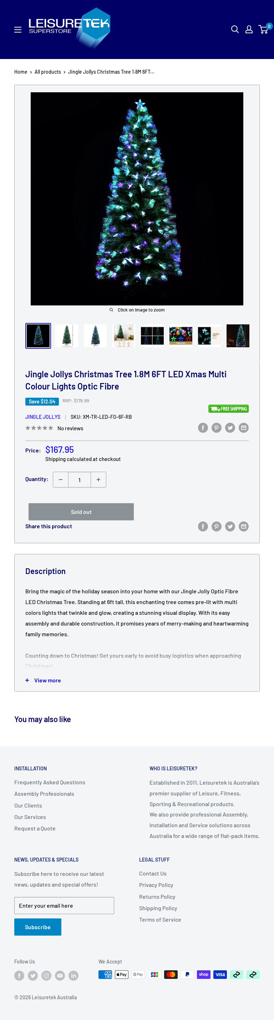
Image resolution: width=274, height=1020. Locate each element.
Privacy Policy (156, 884)
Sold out (81, 511)
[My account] (249, 29)
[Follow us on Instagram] (46, 975)
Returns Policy (157, 896)
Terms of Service (160, 919)
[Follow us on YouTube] (60, 975)
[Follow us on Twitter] (33, 975)
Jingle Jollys (42, 417)
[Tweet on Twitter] (230, 427)
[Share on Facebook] (203, 427)
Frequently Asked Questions (49, 782)
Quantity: (37, 478)
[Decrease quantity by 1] (60, 479)
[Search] (209, 29)
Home (20, 72)
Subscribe (38, 926)
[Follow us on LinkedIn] (73, 975)
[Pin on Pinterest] (217, 427)
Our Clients (28, 805)
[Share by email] (244, 427)
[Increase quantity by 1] (98, 479)
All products (48, 72)
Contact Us (153, 873)
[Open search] (235, 29)
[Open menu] (17, 30)
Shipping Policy (158, 907)
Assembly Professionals (44, 793)
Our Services (30, 816)
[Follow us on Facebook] (19, 975)
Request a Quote (35, 828)
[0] (263, 29)
